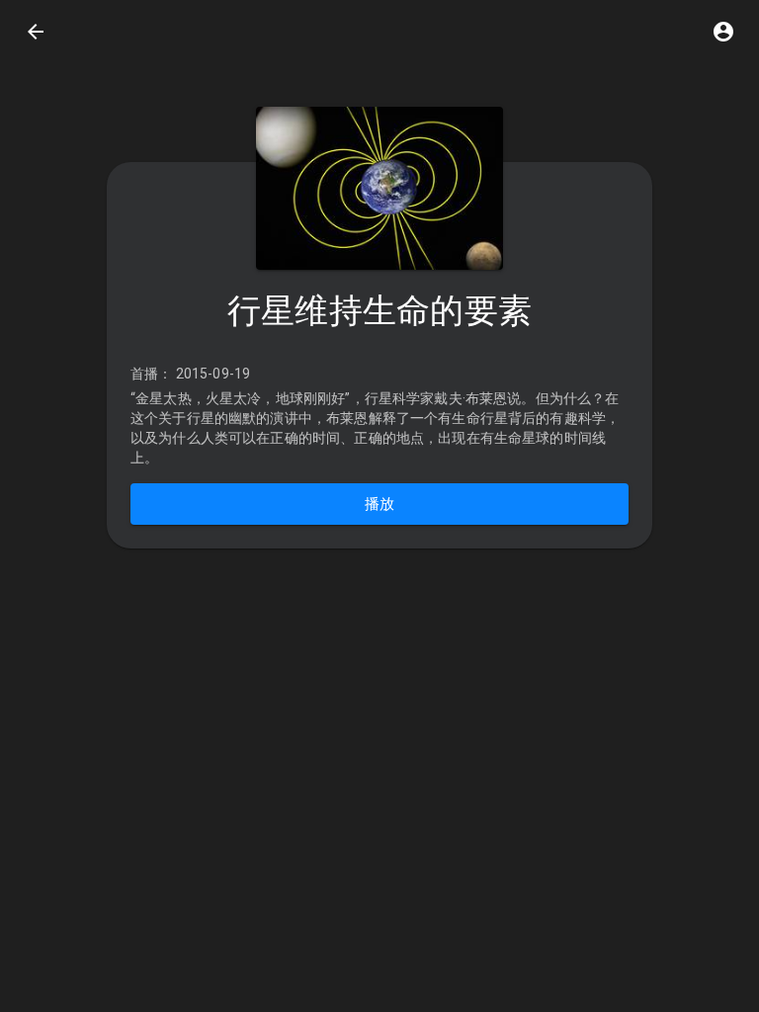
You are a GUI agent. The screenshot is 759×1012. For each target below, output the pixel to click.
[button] (723, 31)
